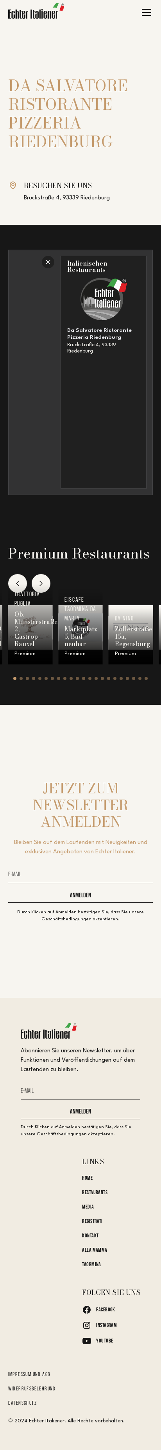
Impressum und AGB (29, 1375)
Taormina (91, 1265)
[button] (145, 12)
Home (87, 1178)
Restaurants (94, 1193)
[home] (36, 12)
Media (88, 1207)
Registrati (92, 1221)
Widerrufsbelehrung (31, 1389)
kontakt (90, 1236)
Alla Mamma (94, 1250)
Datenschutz (22, 1403)
